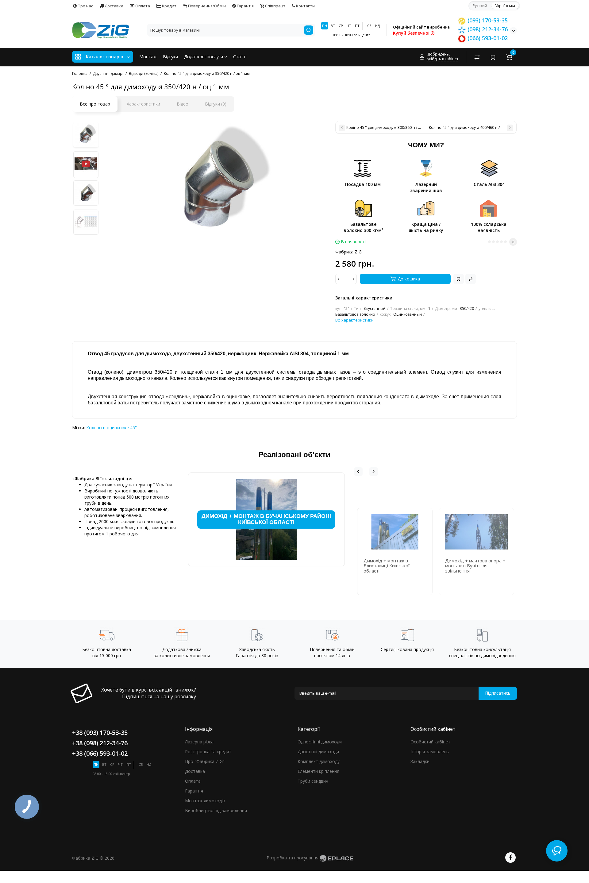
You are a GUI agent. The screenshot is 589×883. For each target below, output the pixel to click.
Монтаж (148, 57)
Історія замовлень (429, 751)
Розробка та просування (293, 858)
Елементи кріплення (318, 771)
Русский (480, 5)
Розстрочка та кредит (208, 751)
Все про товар (95, 104)
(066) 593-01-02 (487, 38)
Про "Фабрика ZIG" (205, 761)
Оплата (142, 6)
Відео (182, 104)
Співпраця (274, 6)
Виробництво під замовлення (216, 810)
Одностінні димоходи (320, 742)
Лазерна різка (199, 742)
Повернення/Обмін (206, 6)
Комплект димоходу (319, 761)
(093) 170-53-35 (487, 20)
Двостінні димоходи (318, 751)
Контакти (305, 6)
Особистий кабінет (430, 742)
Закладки (419, 761)
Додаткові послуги (204, 57)
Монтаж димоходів (205, 801)
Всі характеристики (354, 320)
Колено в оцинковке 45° (111, 427)
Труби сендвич (313, 781)
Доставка (113, 6)
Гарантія (245, 6)
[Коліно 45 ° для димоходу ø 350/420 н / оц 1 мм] (215, 182)
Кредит (168, 6)
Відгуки (170, 57)
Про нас (85, 6)
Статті (240, 57)
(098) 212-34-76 (487, 29)
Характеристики (143, 104)
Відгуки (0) (215, 104)
